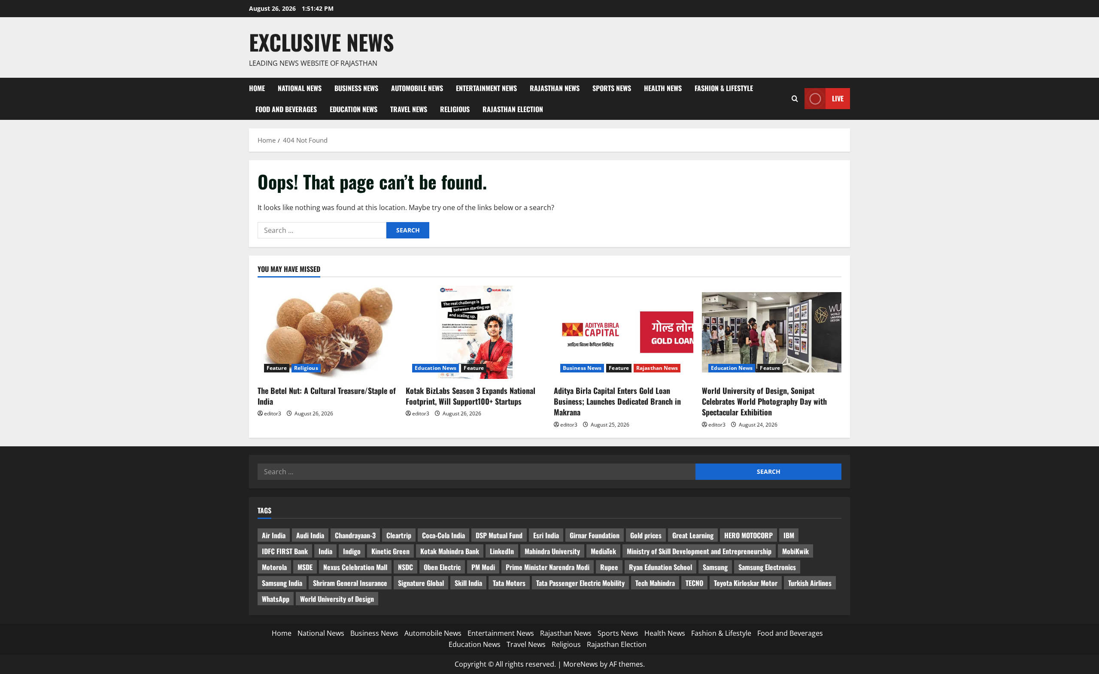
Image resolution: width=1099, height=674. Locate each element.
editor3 (272, 413)
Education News (353, 109)
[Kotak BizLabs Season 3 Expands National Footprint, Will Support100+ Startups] (475, 332)
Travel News (408, 109)
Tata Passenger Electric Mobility (580, 583)
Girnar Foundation (594, 535)
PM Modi (483, 567)
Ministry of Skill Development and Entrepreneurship (699, 551)
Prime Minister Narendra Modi (547, 567)
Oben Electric (442, 567)
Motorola (274, 567)
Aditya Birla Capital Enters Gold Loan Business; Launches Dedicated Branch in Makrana (617, 401)
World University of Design (337, 599)
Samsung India (282, 583)
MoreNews (580, 664)
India (325, 551)
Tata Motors (509, 583)
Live (838, 98)
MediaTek (603, 551)
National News (300, 88)
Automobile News (417, 88)
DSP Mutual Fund (499, 535)
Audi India (310, 535)
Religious (455, 109)
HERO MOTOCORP (748, 535)
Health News (663, 88)
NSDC (405, 567)
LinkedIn (502, 551)
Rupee (609, 567)
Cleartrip (398, 535)
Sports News (611, 88)
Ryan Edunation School (660, 567)
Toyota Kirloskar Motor (745, 583)
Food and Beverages (286, 109)
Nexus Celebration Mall (355, 567)
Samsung (715, 567)
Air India (273, 535)
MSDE (305, 567)
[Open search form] (795, 98)
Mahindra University (552, 551)
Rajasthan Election (513, 109)
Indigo (352, 551)
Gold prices (646, 535)
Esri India (546, 535)
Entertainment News (486, 88)
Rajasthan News (555, 88)
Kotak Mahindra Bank (449, 551)
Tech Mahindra (655, 583)
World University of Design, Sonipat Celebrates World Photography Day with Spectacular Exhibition (764, 401)
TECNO (694, 583)
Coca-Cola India (443, 535)
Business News (356, 88)
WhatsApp (275, 599)
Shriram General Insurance (350, 583)
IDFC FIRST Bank (285, 551)
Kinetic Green (390, 551)
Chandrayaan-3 (355, 535)
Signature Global (421, 583)
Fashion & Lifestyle (724, 88)
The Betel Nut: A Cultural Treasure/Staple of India (327, 396)
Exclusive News (321, 42)
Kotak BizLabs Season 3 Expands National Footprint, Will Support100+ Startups (470, 396)
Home (257, 88)
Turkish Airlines (810, 583)
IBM (788, 535)
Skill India (468, 583)
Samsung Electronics (767, 567)
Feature (277, 368)
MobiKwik (795, 551)
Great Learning (692, 535)
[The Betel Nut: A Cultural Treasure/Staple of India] (327, 332)
